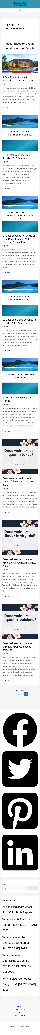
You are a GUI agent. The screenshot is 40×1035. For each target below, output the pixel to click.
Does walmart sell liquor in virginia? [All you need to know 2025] (19, 562)
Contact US (20, 1012)
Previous (20, 690)
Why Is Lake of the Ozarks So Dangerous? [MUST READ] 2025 (16, 943)
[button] (20, 747)
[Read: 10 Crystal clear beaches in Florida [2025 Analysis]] (20, 133)
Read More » (6, 108)
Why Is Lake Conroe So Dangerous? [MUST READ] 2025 (19, 984)
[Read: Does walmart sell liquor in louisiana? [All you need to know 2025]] (20, 621)
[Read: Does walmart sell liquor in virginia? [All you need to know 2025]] (20, 537)
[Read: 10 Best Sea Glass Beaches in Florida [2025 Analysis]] (20, 298)
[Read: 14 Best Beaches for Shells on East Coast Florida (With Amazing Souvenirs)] (20, 214)
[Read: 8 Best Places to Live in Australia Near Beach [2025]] (20, 55)
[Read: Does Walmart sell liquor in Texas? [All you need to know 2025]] (20, 456)
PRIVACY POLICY (20, 1009)
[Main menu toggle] (20, 10)
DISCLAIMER (20, 1015)
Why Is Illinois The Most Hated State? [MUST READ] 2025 (19, 925)
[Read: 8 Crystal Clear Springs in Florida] (20, 375)
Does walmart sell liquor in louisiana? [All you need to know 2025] (17, 646)
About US (20, 1006)
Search (4, 884)
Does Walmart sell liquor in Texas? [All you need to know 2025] (18, 481)
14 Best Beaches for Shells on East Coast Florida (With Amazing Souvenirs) (19, 239)
